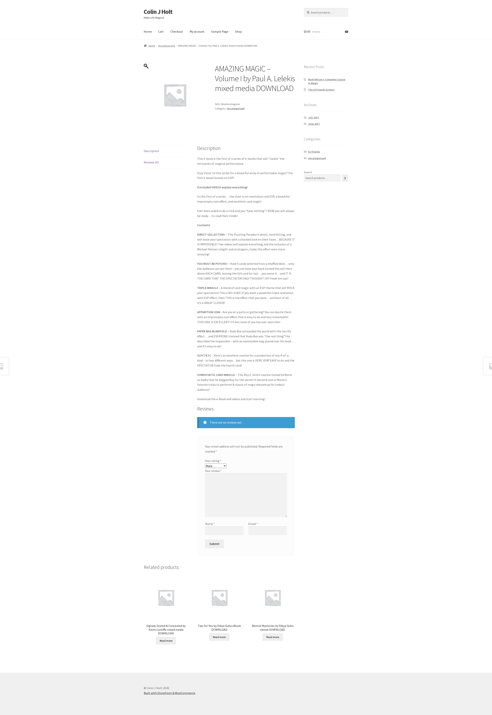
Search (308, 172)
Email (253, 524)
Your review (213, 471)
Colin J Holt (158, 12)
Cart (161, 31)
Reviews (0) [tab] (151, 162)
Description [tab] (151, 151)
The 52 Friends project (321, 89)
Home (148, 31)
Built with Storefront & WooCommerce (169, 693)
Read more (166, 640)
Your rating (213, 461)
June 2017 (314, 124)
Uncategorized (166, 45)
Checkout (176, 31)
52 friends (314, 151)
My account (197, 31)
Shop (238, 31)
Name (210, 524)
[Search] (345, 178)
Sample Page (219, 31)
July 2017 (313, 117)
